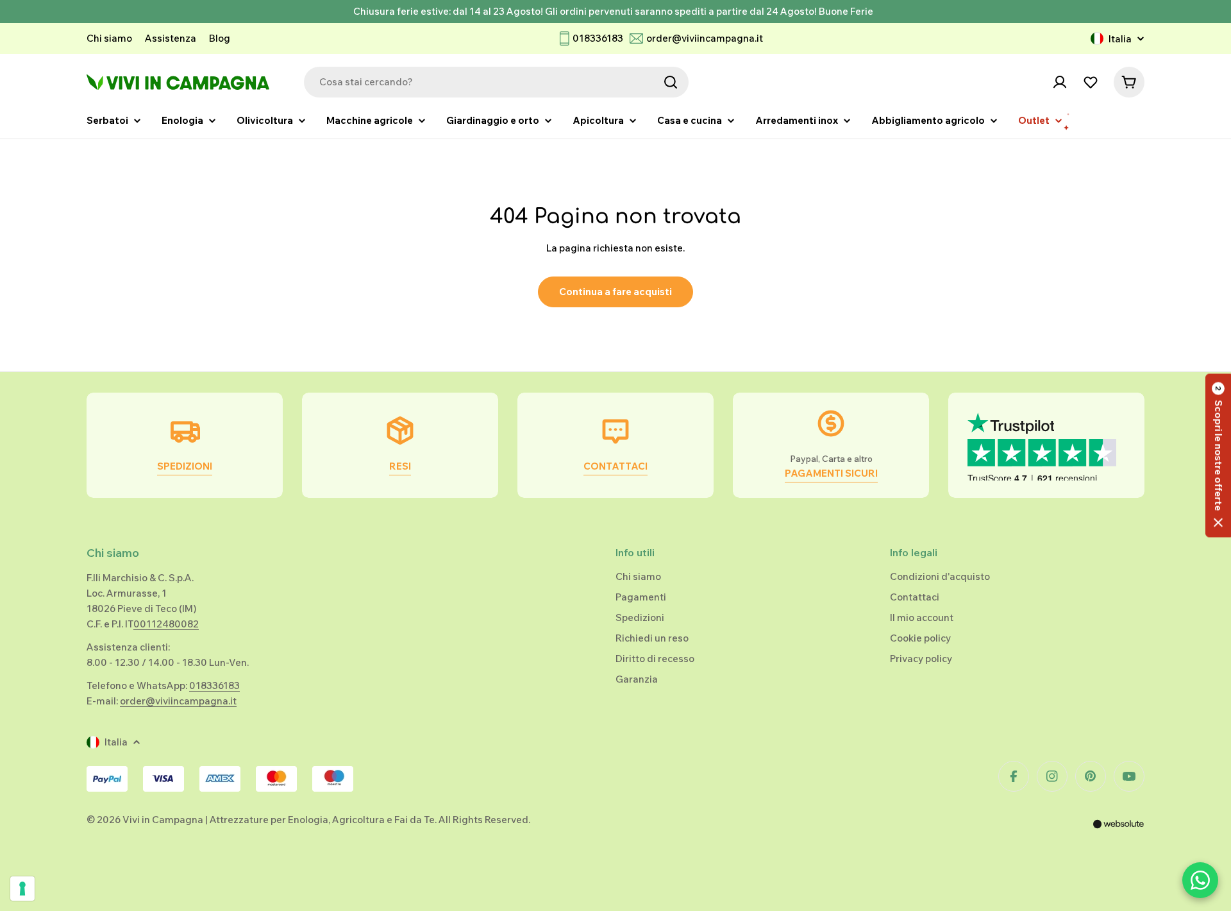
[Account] (1060, 82)
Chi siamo (109, 38)
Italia (1120, 39)
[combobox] (496, 82)
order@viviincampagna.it (704, 38)
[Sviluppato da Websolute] (1118, 832)
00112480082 (166, 624)
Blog (219, 38)
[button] (1218, 456)
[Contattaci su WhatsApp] (1200, 880)
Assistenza (170, 38)
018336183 (598, 38)
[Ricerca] (670, 82)
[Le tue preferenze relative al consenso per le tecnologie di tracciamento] (22, 888)
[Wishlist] (1090, 82)
